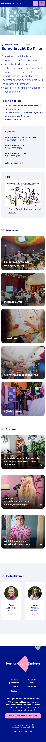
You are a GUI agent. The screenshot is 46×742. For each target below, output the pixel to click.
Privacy (14, 690)
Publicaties (14, 683)
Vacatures (31, 679)
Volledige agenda (13, 163)
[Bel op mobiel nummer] (11, 614)
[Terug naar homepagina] (23, 663)
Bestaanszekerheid (22, 45)
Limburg (11, 3)
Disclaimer (32, 686)
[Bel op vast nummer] (9, 614)
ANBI (32, 683)
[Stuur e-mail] (14, 614)
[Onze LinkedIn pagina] (26, 731)
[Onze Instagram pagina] (31, 731)
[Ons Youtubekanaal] (20, 731)
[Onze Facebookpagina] (15, 731)
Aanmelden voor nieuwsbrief (23, 716)
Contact (14, 679)
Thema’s (8, 45)
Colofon (14, 686)
